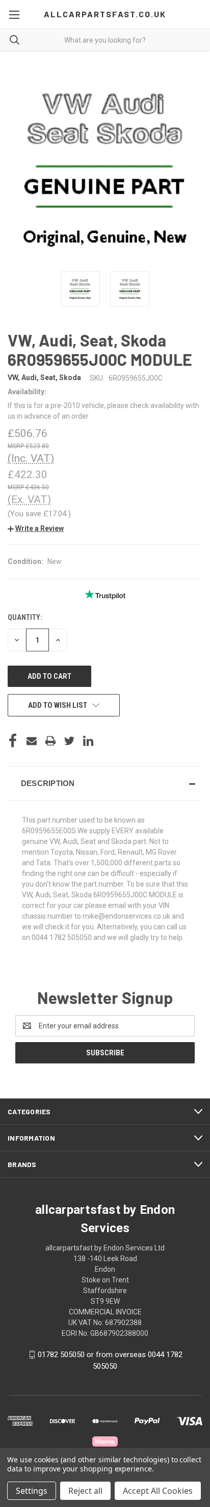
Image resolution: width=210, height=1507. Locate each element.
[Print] (50, 741)
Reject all (85, 1490)
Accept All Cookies (158, 1490)
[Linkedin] (88, 741)
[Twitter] (69, 741)
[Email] (32, 741)
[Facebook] (13, 741)
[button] (36, 528)
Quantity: (25, 617)
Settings (31, 1490)
